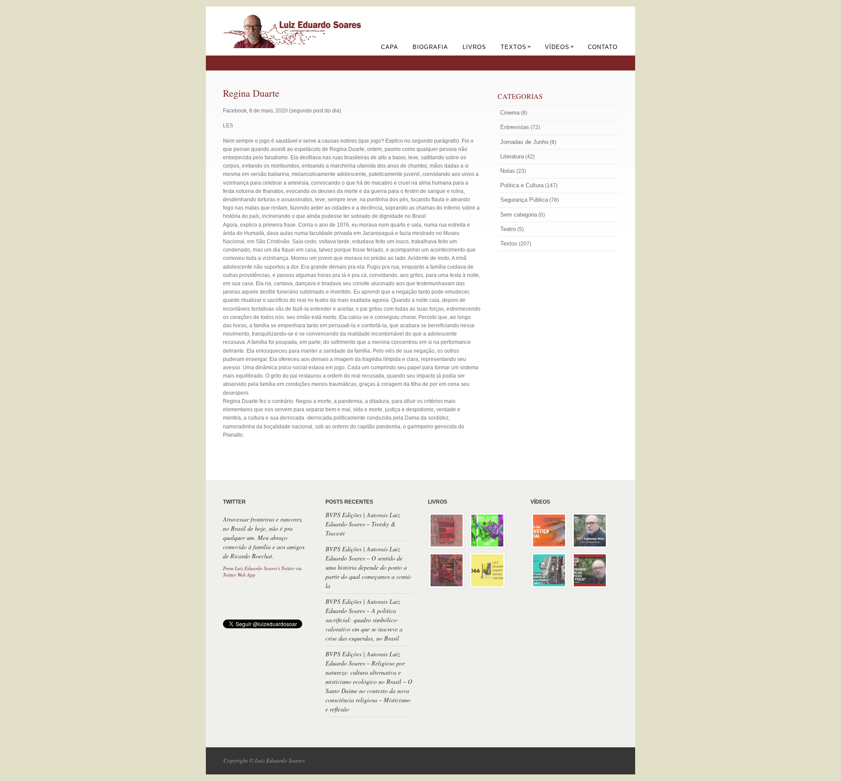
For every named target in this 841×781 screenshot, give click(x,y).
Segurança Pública (524, 199)
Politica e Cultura (522, 185)
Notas (507, 171)
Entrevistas (514, 127)
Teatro (508, 229)
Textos (516, 47)
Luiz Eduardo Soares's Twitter (264, 568)
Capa (389, 47)
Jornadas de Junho (524, 142)
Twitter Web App (239, 574)
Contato (603, 47)
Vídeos (559, 47)
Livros (474, 47)
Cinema (509, 112)
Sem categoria (518, 214)
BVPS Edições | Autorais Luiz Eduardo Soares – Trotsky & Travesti (362, 524)
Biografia (430, 47)
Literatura (512, 156)
